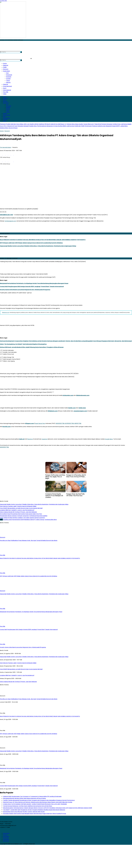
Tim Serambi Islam (5, 147)
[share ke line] (12, 154)
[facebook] (1, 50)
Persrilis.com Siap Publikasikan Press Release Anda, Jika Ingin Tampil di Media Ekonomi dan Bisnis (28, 699)
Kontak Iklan (6, 839)
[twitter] (4, 50)
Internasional (7, 90)
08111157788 (77, 423)
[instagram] (7, 50)
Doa (7, 73)
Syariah (8, 79)
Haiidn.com (72, 408)
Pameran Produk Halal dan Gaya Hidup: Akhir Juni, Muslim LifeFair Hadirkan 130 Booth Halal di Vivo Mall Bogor (32, 124)
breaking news (7, 519)
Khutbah (8, 77)
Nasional (5, 65)
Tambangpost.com (10, 221)
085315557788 (60, 423)
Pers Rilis (5, 92)
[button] (1, 212)
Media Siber (6, 841)
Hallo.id (21, 439)
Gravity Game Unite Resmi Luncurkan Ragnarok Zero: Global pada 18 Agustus (25, 289)
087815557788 (69, 423)
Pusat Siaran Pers (40, 423)
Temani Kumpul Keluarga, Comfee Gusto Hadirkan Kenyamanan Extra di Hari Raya (27, 806)
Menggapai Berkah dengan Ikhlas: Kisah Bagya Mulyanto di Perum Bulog (24, 798)
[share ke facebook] (1, 154)
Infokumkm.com (68, 395)
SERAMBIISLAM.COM (6, 215)
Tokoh (8, 80)
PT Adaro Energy (39, 519)
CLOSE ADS (3, 0)
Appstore (45, 439)
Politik (5, 67)
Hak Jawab (6, 838)
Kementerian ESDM (18, 519)
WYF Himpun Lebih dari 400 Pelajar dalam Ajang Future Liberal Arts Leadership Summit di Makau (31, 243)
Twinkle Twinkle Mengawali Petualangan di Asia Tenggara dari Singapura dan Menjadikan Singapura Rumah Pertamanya (39, 800)
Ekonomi (5, 69)
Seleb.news (82, 408)
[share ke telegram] (9, 154)
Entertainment (7, 86)
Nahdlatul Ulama (29, 519)
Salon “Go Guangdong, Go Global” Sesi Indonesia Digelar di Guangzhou (23, 344)
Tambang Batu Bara (51, 519)
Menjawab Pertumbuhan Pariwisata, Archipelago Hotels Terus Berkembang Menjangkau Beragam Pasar (34, 283)
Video (4, 94)
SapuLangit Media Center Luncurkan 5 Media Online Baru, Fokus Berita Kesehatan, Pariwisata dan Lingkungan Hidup (38, 246)
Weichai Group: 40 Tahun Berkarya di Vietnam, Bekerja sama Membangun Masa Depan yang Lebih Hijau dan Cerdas (37, 802)
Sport (4, 88)
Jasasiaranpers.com (80, 411)
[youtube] (10, 50)
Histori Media (6, 833)
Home (5, 63)
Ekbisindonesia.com (82, 395)
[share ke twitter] (4, 154)
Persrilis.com (6, 426)
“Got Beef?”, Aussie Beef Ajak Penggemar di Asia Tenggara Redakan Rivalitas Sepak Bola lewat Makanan (34, 810)
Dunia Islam (6, 71)
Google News (109, 439)
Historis (8, 82)
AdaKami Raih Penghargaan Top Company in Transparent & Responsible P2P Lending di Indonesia (32, 796)
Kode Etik (5, 835)
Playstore (30, 439)
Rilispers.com (29, 423)
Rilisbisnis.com (5, 312)
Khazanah (9, 75)
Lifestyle (5, 84)
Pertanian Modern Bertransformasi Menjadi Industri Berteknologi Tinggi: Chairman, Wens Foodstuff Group (34, 813)
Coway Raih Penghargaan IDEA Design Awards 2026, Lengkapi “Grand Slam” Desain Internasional (32, 286)
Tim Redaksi (6, 836)
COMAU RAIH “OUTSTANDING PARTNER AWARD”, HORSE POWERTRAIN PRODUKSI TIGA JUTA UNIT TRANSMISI (35, 804)
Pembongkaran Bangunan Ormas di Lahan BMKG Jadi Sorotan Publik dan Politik (60, 126)
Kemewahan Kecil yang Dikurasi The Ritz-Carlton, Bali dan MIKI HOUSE (24, 812)
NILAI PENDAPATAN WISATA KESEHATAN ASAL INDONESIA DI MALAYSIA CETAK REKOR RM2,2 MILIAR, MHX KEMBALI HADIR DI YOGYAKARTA (42, 240)
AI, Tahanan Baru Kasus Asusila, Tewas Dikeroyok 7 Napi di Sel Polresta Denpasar (89, 124)
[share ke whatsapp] (7, 154)
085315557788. (4, 447)
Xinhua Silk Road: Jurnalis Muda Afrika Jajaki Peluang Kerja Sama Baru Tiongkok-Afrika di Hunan (32, 347)
